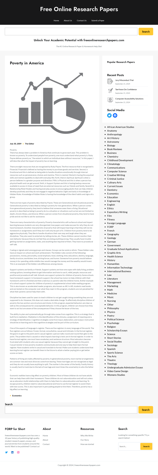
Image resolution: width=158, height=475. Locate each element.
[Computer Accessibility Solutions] (110, 100)
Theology (112, 363)
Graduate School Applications (123, 248)
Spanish (111, 348)
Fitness (111, 219)
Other (110, 304)
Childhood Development (120, 160)
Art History (113, 138)
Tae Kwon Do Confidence (126, 89)
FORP (110, 226)
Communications (116, 167)
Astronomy (113, 141)
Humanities (113, 263)
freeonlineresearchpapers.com (87, 465)
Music (110, 297)
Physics (111, 311)
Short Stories (114, 337)
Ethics (110, 208)
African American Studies (120, 126)
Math (110, 289)
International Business (119, 271)
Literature (112, 278)
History (111, 260)
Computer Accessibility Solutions (129, 98)
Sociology (112, 345)
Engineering (113, 200)
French (110, 230)
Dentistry (112, 189)
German (111, 241)
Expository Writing (117, 211)
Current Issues (115, 186)
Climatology (113, 163)
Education (112, 197)
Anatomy (112, 130)
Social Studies (114, 341)
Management (114, 282)
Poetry (110, 315)
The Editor (29, 143)
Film (109, 215)
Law (109, 274)
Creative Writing (116, 175)
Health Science (115, 256)
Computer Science (117, 171)
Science (111, 334)
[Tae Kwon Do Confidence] (110, 91)
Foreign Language (116, 223)
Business (112, 152)
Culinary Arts (114, 182)
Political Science (115, 319)
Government (114, 245)
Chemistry (112, 156)
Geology (111, 237)
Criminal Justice (115, 178)
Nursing (111, 300)
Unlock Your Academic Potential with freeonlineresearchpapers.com (79, 40)
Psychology (113, 322)
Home (56, 20)
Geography (113, 234)
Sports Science (115, 352)
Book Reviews (114, 149)
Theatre (111, 359)
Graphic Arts (114, 252)
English (111, 204)
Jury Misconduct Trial (124, 80)
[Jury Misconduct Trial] (110, 82)
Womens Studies (116, 374)
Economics (17, 395)
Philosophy (113, 308)
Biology (111, 145)
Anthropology (114, 134)
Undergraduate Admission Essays (125, 367)
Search (146, 31)
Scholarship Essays (117, 330)
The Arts (111, 356)
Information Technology (119, 267)
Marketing (112, 285)
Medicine (112, 293)
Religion (111, 326)
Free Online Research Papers (79, 9)
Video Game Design (117, 371)
